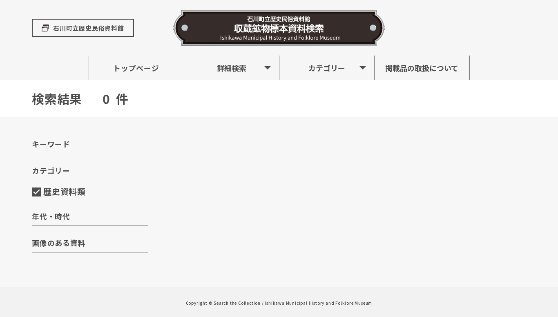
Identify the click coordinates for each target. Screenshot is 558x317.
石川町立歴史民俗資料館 (88, 28)
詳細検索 (231, 68)
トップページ (136, 68)
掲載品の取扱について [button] (421, 68)
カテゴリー (326, 68)
